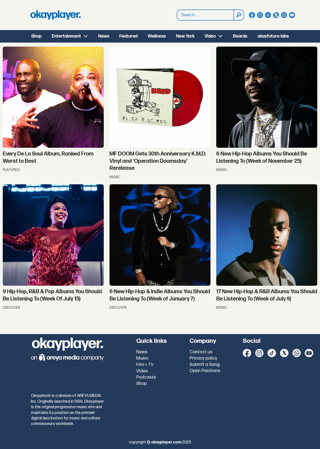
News (103, 36)
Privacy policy (203, 358)
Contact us (201, 352)
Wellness (157, 36)
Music (142, 358)
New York (185, 36)
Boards (240, 36)
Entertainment (66, 36)
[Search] (239, 15)
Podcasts (146, 377)
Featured (128, 36)
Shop (36, 36)
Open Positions (205, 370)
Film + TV (145, 364)
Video (210, 36)
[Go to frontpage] (55, 15)
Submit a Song (205, 364)
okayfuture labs (273, 36)
